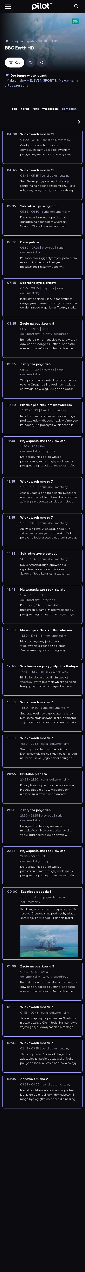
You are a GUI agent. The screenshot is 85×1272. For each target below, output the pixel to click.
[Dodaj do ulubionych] (30, 62)
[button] (79, 121)
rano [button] (35, 109)
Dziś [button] (15, 109)
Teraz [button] (25, 109)
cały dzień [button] (69, 109)
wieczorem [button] (50, 109)
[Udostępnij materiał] (41, 62)
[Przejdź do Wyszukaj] (76, 6)
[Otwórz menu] (8, 6)
